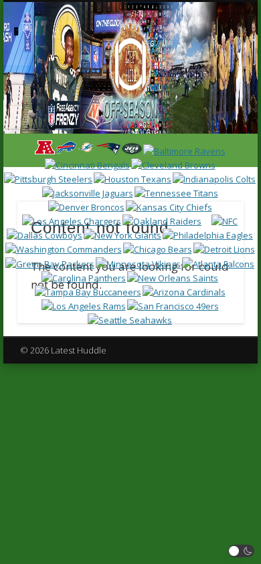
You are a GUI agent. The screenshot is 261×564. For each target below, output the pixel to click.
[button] (241, 551)
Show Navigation (208, 119)
